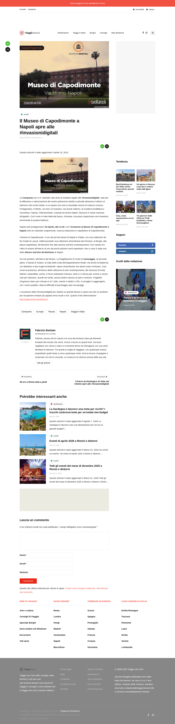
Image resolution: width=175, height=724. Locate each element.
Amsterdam (59, 635)
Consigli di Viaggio (29, 616)
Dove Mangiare (95, 679)
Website (24, 572)
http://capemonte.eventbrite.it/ (34, 299)
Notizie (151, 10)
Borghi (93, 33)
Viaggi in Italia (79, 33)
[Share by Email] (107, 146)
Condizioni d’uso (68, 684)
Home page (65, 669)
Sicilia (124, 635)
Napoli (63, 311)
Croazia (91, 641)
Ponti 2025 (140, 10)
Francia (91, 635)
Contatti (23, 9)
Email (23, 563)
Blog (62, 674)
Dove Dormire (94, 684)
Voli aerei (24, 641)
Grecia (91, 610)
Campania (27, 311)
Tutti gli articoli (43, 363)
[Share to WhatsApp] (102, 146)
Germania (92, 647)
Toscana (125, 616)
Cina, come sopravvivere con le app (125, 218)
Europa (40, 311)
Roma (57, 610)
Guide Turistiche (95, 669)
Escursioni (25, 635)
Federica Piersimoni (70, 711)
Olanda (91, 629)
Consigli (103, 33)
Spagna (91, 616)
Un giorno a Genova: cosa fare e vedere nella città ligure (146, 186)
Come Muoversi (95, 689)
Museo (51, 311)
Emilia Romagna (129, 610)
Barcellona (59, 647)
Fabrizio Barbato (45, 330)
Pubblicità (32, 9)
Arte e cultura (26, 610)
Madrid (57, 629)
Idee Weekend (117, 33)
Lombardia (126, 647)
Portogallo (93, 623)
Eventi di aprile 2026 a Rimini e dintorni (73, 440)
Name (23, 555)
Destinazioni (63, 33)
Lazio (124, 629)
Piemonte (126, 623)
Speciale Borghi (28, 623)
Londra (57, 616)
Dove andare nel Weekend (33, 629)
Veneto (124, 641)
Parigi (57, 623)
